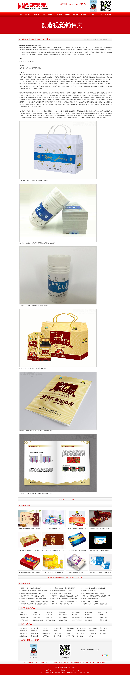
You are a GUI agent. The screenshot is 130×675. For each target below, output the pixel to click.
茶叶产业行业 (103, 628)
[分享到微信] (105, 655)
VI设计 (44, 14)
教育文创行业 (80, 633)
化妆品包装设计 (37, 617)
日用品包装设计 (89, 617)
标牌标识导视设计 (103, 612)
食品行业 (45, 628)
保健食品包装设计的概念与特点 (91, 598)
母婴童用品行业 (81, 630)
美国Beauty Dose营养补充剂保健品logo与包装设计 (35, 601)
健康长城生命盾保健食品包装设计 (77, 528)
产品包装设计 (49, 612)
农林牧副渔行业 (81, 628)
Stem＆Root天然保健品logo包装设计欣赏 (94, 588)
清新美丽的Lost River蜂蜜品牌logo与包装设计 (64, 598)
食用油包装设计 (23, 617)
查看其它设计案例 (76, 577)
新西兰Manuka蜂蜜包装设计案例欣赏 (62, 604)
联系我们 (108, 14)
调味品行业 (80, 636)
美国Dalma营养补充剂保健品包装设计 (31, 588)
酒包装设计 (49, 617)
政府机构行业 (34, 628)
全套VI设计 (36, 612)
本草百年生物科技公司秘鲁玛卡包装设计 (100, 528)
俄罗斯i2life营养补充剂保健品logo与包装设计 (33, 596)
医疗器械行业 (57, 636)
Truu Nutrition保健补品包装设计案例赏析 (93, 593)
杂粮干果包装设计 (77, 620)
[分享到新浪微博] (103, 655)
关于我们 (100, 14)
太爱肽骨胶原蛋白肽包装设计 (77, 572)
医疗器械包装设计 (64, 617)
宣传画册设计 (62, 612)
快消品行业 (46, 636)
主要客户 (91, 14)
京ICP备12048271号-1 (84, 672)
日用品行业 (46, 630)
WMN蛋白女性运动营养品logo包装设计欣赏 (63, 588)
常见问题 (83, 14)
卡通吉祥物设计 (102, 620)
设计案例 (59, 14)
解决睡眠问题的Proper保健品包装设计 (62, 590)
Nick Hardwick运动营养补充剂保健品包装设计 (33, 598)
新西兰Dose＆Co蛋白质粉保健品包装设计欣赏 (64, 601)
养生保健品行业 (70, 628)
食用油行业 (34, 630)
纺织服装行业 (103, 630)
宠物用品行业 (69, 630)
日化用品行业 (92, 630)
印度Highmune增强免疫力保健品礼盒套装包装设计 (65, 596)
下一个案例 (70, 499)
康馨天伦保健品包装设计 (53, 528)
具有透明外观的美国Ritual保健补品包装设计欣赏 (34, 604)
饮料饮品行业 (23, 630)
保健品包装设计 (63, 614)
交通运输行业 (34, 636)
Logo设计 (36, 14)
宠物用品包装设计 (103, 617)
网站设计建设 (23, 614)
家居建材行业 (23, 636)
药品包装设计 (49, 614)
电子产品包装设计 (24, 620)
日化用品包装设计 (50, 620)
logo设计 (21, 612)
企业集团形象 (57, 633)
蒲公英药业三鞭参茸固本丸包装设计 (29, 550)
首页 (20, 14)
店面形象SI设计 (89, 612)
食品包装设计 (36, 614)
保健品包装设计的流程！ (89, 590)
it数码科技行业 (23, 633)
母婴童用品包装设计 (38, 620)
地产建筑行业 (92, 633)
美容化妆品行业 (93, 628)
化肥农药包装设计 (77, 617)
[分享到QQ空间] (107, 655)
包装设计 (27, 14)
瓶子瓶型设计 (89, 620)
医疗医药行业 (57, 628)
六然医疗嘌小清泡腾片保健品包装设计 (53, 572)
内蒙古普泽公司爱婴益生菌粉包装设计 (100, 550)
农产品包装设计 (76, 614)
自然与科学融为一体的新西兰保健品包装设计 (95, 604)
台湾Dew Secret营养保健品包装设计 (61, 593)
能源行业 (91, 636)
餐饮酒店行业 (46, 633)
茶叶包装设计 (102, 614)
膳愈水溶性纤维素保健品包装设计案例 (100, 572)
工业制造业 (69, 633)
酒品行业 (56, 630)
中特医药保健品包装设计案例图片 (77, 550)
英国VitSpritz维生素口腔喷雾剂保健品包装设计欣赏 (96, 596)
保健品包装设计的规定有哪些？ (91, 601)
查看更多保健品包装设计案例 (58, 577)
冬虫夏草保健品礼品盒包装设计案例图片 (29, 572)
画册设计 (51, 14)
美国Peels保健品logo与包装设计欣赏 (31, 593)
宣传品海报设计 (76, 612)
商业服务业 (103, 633)
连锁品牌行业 (23, 628)
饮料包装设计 (89, 614)
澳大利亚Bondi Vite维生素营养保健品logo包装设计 (34, 590)
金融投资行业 (34, 633)
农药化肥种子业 (70, 636)
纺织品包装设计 (63, 620)
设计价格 (75, 14)
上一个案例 (60, 499)
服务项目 (67, 14)
